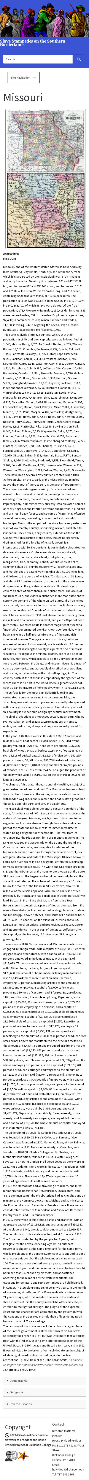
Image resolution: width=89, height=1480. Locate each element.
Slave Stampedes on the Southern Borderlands (32, 43)
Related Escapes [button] (21, 1404)
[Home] (44, 18)
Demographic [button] (18, 1381)
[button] (45, 141)
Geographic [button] (17, 1392)
